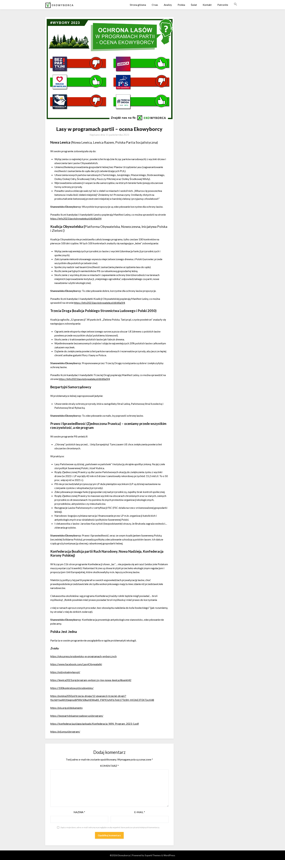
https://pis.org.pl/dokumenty (66, 707)
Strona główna (138, 4)
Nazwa (79, 812)
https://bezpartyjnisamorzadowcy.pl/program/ (76, 715)
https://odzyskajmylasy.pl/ (65, 672)
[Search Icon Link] (235, 4)
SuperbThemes (153, 855)
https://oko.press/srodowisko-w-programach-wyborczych (83, 656)
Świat (194, 4)
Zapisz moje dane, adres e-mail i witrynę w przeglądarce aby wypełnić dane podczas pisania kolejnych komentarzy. (110, 827)
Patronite (222, 4)
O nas (155, 4)
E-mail (139, 812)
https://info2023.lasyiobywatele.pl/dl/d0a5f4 (75, 218)
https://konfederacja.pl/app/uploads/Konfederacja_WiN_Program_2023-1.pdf (94, 723)
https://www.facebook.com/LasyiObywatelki (76, 664)
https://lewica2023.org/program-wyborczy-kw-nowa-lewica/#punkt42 (90, 680)
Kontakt (207, 4)
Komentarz (109, 765)
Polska (181, 4)
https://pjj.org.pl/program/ (65, 731)
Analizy (168, 4)
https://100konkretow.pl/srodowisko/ (72, 687)
